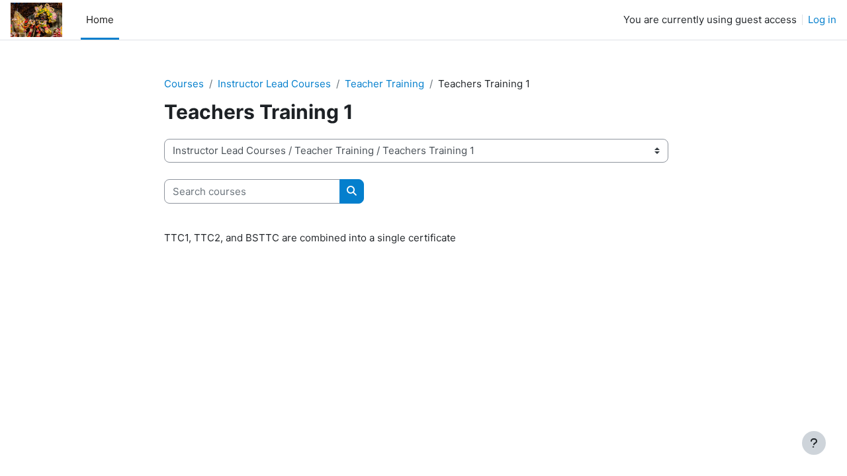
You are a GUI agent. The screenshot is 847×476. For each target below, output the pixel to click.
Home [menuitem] (100, 19)
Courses (184, 83)
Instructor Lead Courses (274, 83)
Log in (822, 19)
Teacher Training (384, 83)
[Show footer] (814, 443)
